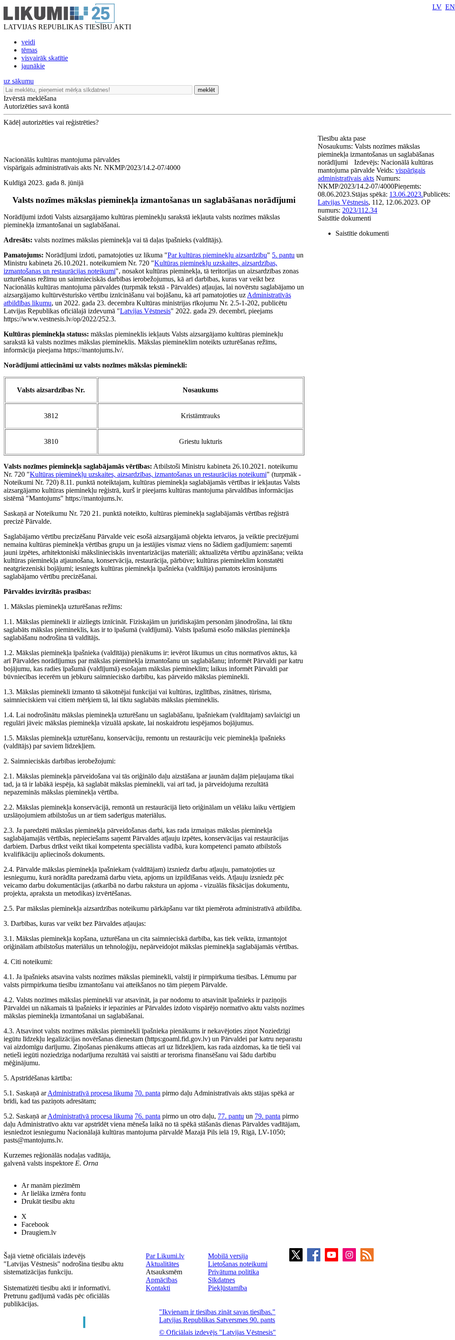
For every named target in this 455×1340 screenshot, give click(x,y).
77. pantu (231, 1116)
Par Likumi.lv (165, 1256)
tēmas (29, 50)
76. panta (147, 1116)
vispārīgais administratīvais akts (371, 174)
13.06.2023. (406, 194)
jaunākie (33, 66)
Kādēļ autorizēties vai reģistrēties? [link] (51, 122)
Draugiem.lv (38, 1232)
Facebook (35, 1224)
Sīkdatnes (221, 1280)
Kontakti (158, 1288)
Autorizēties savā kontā (36, 106)
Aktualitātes (162, 1264)
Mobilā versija (228, 1256)
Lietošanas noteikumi (237, 1264)
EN (450, 7)
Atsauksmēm (164, 1272)
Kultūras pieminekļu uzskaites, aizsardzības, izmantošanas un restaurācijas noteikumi (148, 474)
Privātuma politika (233, 1272)
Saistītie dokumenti (344, 218)
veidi (28, 42)
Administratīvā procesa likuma (90, 1093)
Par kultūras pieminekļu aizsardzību (217, 255)
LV (437, 7)
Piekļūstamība (227, 1288)
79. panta (267, 1116)
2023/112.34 (359, 210)
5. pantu (283, 255)
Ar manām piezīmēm (50, 1185)
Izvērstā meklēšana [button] (30, 98)
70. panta (147, 1093)
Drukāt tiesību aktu (48, 1201)
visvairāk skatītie (44, 58)
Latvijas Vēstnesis (145, 311)
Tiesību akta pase (342, 138)
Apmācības (161, 1280)
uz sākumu (19, 81)
